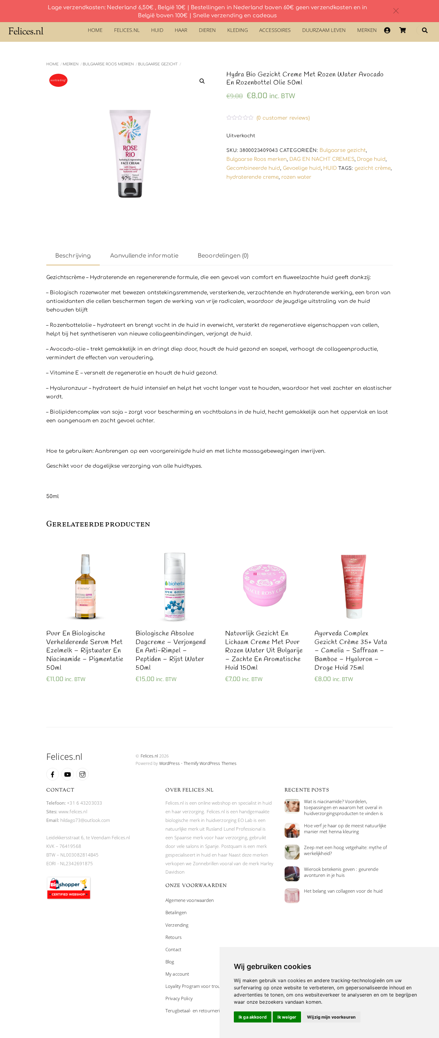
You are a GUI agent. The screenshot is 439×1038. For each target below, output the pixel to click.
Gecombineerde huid (253, 168)
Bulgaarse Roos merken (108, 64)
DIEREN (207, 30)
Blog (169, 962)
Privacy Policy (179, 998)
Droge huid (371, 159)
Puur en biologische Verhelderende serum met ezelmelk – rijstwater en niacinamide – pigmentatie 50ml (84, 650)
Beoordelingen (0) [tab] (223, 256)
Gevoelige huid (302, 168)
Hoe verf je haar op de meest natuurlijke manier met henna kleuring (345, 828)
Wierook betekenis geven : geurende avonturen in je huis (341, 872)
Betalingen (176, 912)
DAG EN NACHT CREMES (321, 159)
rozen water (296, 177)
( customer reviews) (283, 118)
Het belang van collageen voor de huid (343, 891)
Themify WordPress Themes (210, 763)
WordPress (169, 763)
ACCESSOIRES (275, 30)
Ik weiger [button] (286, 1016)
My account (177, 974)
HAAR (181, 30)
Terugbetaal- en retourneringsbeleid (202, 1011)
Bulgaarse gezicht (158, 64)
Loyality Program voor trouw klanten (202, 986)
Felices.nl (127, 30)
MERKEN (367, 30)
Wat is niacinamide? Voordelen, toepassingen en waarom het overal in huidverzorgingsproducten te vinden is (343, 807)
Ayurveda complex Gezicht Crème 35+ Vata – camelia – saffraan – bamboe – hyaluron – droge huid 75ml (350, 650)
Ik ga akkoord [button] (253, 1016)
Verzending (176, 925)
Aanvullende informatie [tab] (144, 256)
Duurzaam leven (324, 30)
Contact (173, 949)
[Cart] (403, 30)
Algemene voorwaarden (189, 900)
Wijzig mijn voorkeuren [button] (331, 1016)
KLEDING (237, 30)
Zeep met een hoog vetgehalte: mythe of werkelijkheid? (345, 850)
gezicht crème (372, 168)
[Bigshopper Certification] (68, 898)
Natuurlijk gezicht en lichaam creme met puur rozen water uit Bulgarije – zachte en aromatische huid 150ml (264, 650)
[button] (202, 81)
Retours (173, 937)
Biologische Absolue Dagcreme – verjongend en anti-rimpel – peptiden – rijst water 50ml (171, 650)
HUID (157, 30)
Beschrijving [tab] (73, 256)
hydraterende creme (252, 177)
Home (95, 30)
